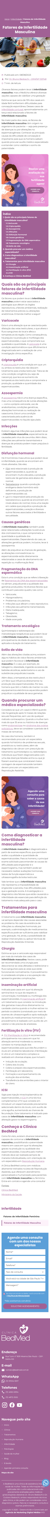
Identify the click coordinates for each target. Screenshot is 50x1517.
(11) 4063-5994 (12, 1392)
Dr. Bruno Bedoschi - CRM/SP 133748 (27, 79)
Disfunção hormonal (18, 235)
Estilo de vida (15, 246)
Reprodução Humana (33, 1161)
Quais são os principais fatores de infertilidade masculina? (21, 218)
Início (7, 19)
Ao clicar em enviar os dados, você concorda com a (25, 1294)
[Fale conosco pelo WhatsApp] (45, 1483)
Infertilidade (16, 19)
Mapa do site (8, 1472)
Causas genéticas (16, 237)
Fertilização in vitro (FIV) (20, 270)
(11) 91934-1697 (12, 1381)
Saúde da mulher (11, 1454)
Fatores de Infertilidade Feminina (21, 1216)
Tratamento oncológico (19, 243)
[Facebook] (12, 1405)
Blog (6, 1458)
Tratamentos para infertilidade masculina (25, 261)
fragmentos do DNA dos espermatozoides (26, 580)
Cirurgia (12, 264)
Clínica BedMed (10, 1190)
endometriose (15, 725)
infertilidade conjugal (12, 109)
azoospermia (10, 398)
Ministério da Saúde (12, 1194)
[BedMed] (16, 1332)
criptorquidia (10, 364)
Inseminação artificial (18, 267)
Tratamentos (10, 1434)
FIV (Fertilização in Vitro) (16, 1035)
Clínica (7, 1430)
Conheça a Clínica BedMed (18, 276)
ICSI (11, 273)
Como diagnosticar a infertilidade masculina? (21, 256)
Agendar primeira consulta (16, 1468)
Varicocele (12, 223)
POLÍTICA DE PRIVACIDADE (18, 1296)
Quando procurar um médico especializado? (19, 250)
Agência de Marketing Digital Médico (23, 1512)
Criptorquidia (15, 226)
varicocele (34, 344)
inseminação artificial (33, 999)
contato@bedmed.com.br (17, 1370)
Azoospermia (14, 229)
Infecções (13, 232)
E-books (7, 1463)
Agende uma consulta (35, 190)
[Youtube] (19, 1405)
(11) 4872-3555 (12, 1397)
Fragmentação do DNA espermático (24, 240)
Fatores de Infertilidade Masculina (22, 1223)
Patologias (9, 1449)
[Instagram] (5, 1405)
